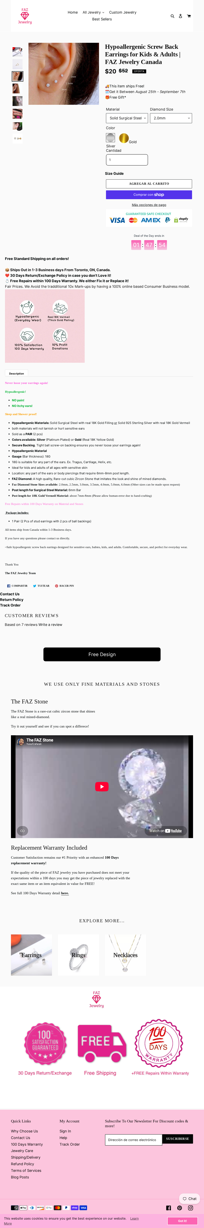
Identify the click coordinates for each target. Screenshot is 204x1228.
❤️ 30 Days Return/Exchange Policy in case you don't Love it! (58, 275)
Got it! (182, 1221)
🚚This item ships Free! (124, 86)
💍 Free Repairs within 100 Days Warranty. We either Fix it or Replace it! (67, 281)
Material (113, 109)
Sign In (65, 1131)
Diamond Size (161, 109)
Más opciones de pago (149, 205)
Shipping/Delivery (25, 1157)
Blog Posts (20, 1177)
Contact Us (10, 594)
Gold (133, 141)
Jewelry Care (22, 1151)
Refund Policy (22, 1164)
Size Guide (114, 173)
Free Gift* (117, 97)
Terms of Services (26, 1170)
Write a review (50, 624)
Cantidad (113, 150)
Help (63, 1138)
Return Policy (12, 600)
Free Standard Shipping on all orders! (37, 259)
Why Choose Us (24, 1131)
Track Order (10, 605)
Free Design (102, 654)
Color (110, 128)
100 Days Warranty (27, 1144)
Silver (110, 137)
